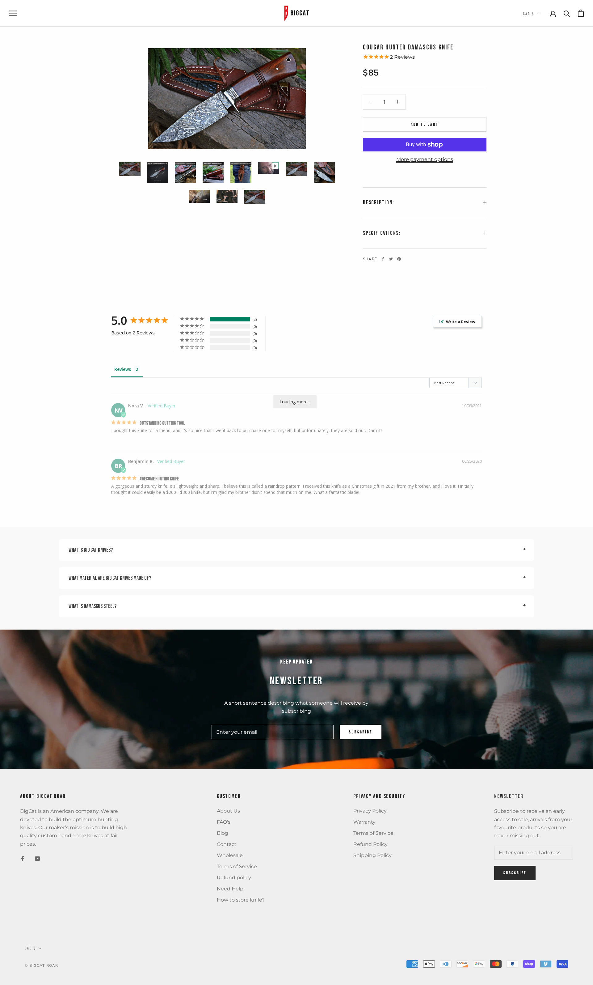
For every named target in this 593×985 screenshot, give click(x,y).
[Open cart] (581, 13)
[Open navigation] (13, 13)
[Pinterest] (399, 259)
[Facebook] (383, 259)
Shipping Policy (372, 855)
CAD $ (528, 14)
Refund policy (234, 878)
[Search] (567, 13)
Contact (227, 844)
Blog (222, 833)
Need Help (230, 889)
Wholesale (230, 855)
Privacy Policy (370, 811)
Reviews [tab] (122, 369)
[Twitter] (391, 259)
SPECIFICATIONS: (382, 233)
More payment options (424, 159)
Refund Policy (370, 844)
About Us (228, 811)
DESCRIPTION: (378, 202)
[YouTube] (37, 858)
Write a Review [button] (460, 322)
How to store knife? (241, 900)
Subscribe (360, 732)
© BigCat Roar (41, 965)
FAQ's (223, 822)
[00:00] (227, 98)
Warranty (364, 822)
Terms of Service (237, 866)
